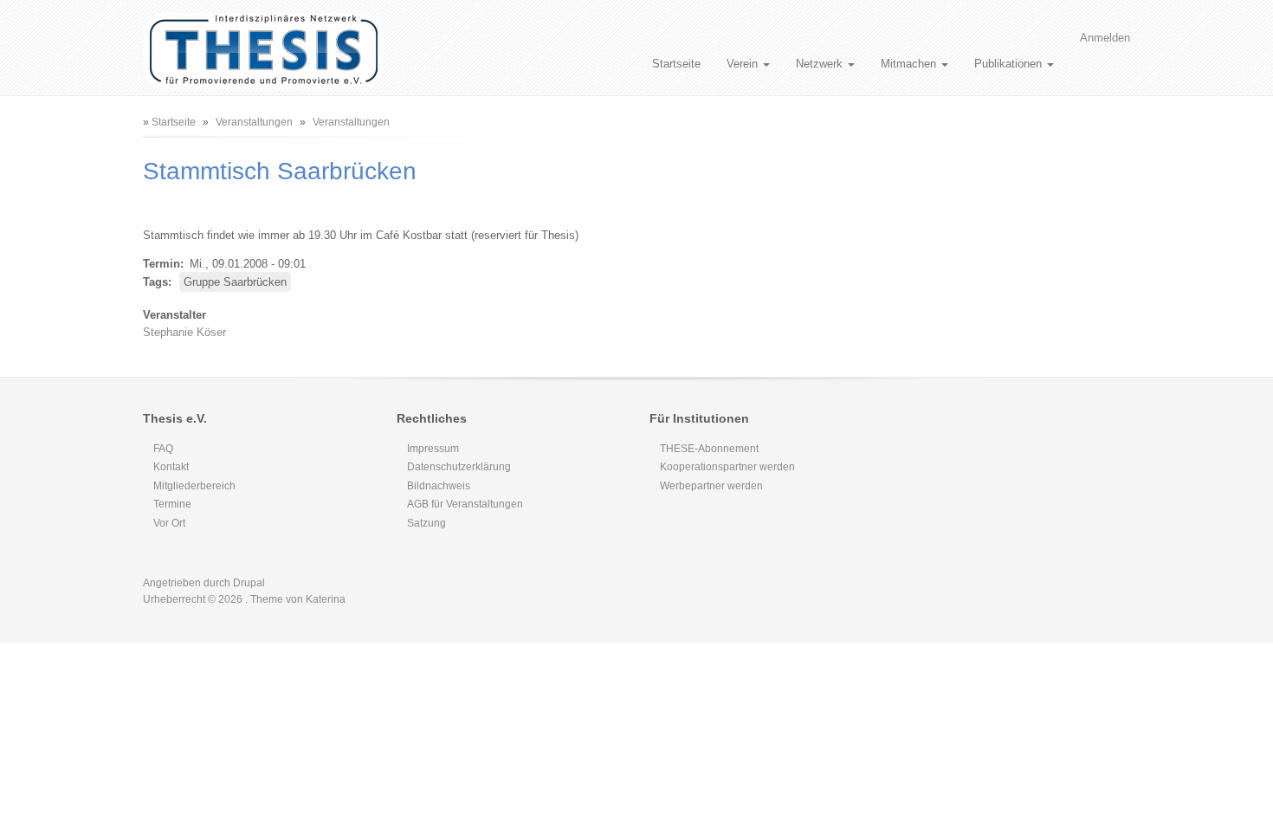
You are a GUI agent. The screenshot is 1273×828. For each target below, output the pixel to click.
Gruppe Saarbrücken (235, 281)
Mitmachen (910, 63)
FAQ (163, 449)
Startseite (676, 63)
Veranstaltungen (254, 122)
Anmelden (1105, 37)
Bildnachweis (438, 486)
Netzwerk (821, 63)
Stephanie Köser (184, 332)
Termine (172, 504)
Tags (155, 281)
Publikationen (1009, 63)
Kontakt (171, 467)
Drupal (249, 583)
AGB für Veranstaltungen (465, 504)
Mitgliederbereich (194, 486)
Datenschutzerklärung (459, 467)
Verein (744, 63)
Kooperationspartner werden (727, 467)
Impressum (433, 449)
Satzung (426, 523)
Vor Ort (169, 523)
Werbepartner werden (711, 486)
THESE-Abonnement (709, 449)
